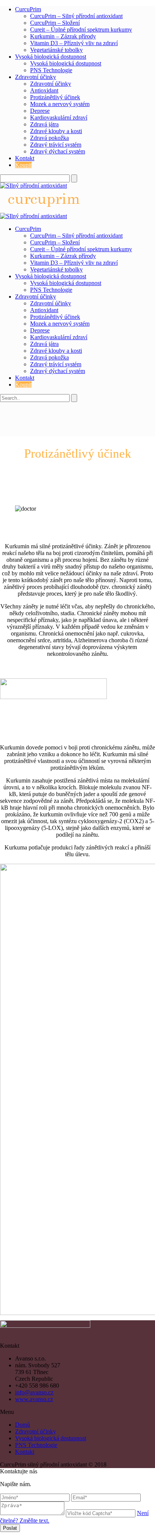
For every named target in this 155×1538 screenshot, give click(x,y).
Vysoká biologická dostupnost (50, 56)
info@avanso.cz (34, 1392)
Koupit (23, 165)
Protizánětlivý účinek (55, 97)
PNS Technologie (51, 70)
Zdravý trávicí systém (55, 144)
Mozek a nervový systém (60, 104)
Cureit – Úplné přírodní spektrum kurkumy (81, 29)
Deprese (40, 111)
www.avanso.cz (34, 1399)
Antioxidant (44, 90)
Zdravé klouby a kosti (56, 131)
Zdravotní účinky (35, 77)
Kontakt (24, 158)
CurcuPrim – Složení (55, 23)
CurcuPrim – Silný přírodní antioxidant (76, 16)
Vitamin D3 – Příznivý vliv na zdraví (74, 43)
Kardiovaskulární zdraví (58, 117)
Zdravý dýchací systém (57, 151)
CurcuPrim (28, 9)
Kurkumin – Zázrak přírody (63, 36)
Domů (22, 1424)
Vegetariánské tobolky (56, 50)
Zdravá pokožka (49, 138)
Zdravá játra (44, 124)
